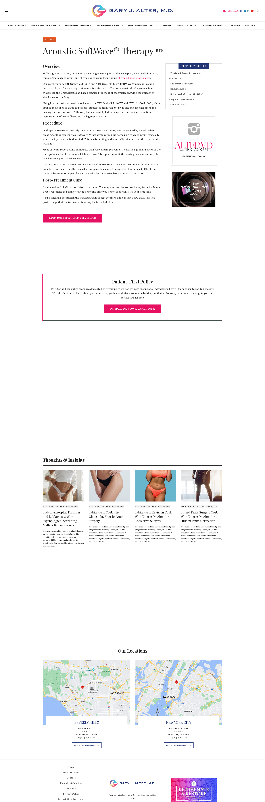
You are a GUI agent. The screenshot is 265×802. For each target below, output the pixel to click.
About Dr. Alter (71, 772)
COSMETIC (167, 25)
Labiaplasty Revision (54, 506)
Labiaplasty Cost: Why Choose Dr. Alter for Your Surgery (106, 516)
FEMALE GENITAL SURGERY (44, 25)
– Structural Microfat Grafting (186, 94)
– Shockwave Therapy (181, 83)
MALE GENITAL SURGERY (77, 25)
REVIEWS (235, 25)
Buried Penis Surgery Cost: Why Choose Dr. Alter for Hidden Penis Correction (199, 516)
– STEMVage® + (177, 89)
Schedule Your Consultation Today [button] (132, 308)
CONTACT (250, 25)
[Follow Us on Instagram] (193, 140)
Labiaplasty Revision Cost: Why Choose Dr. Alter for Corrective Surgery (153, 516)
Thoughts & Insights (71, 783)
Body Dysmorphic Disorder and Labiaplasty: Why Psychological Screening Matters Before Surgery (61, 518)
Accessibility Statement (71, 799)
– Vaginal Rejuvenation (181, 99)
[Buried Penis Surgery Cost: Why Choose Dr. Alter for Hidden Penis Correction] (201, 485)
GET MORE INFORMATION (86, 745)
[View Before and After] (193, 189)
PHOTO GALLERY (185, 25)
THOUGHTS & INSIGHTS (212, 25)
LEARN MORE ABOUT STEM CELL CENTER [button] (72, 218)
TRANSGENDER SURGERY (109, 25)
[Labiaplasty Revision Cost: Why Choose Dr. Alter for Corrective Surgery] (155, 485)
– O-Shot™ (175, 78)
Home (71, 767)
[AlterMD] (132, 11)
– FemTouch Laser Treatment (185, 73)
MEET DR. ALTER (16, 25)
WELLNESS (49, 40)
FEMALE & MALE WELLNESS (141, 25)
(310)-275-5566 (230, 10)
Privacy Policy (71, 793)
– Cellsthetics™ (177, 104)
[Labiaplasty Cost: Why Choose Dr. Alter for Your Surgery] (109, 485)
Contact (71, 777)
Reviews (71, 788)
